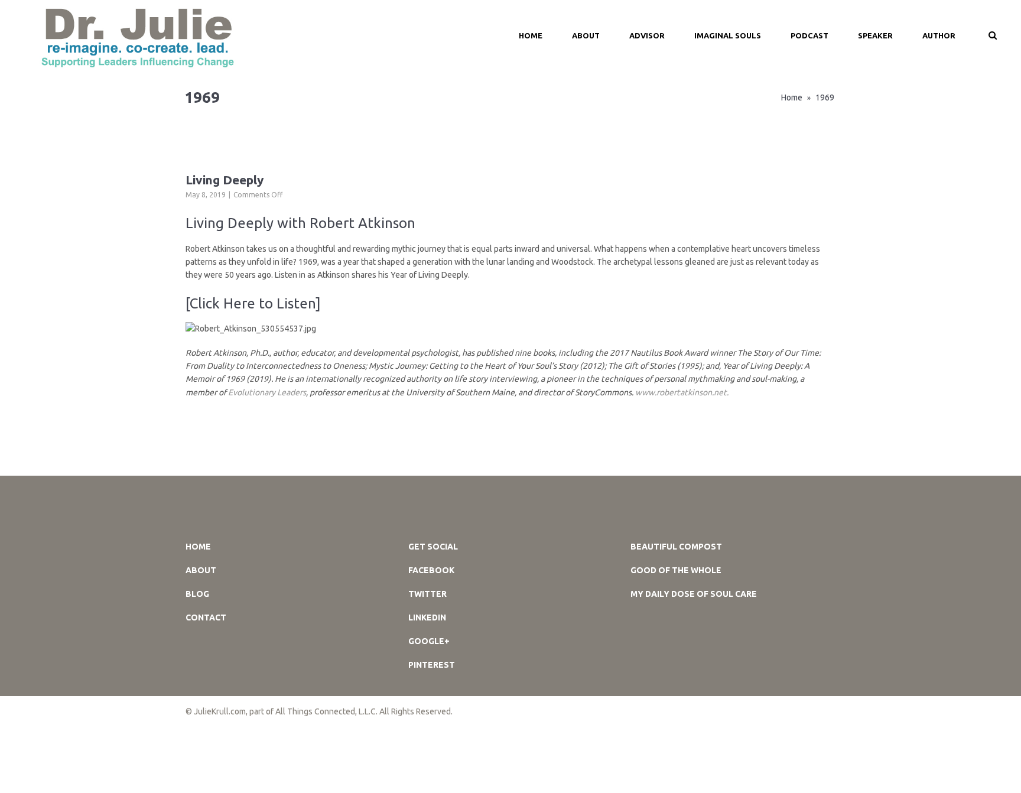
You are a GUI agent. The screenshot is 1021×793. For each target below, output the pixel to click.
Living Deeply (225, 180)
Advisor (647, 35)
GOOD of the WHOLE (675, 570)
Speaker (875, 35)
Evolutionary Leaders (267, 392)
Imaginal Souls (727, 35)
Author (938, 35)
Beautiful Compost (676, 546)
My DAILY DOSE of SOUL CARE (693, 594)
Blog (197, 594)
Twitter (427, 594)
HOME (530, 35)
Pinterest (431, 665)
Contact (206, 617)
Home (791, 97)
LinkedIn (427, 617)
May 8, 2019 (206, 195)
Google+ (429, 641)
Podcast (809, 35)
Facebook (431, 570)
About (586, 35)
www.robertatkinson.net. (682, 392)
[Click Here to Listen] (253, 303)
